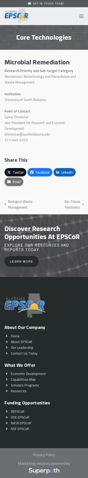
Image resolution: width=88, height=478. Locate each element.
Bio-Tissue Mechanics (66, 204)
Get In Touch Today (48, 3)
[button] (81, 16)
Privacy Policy (44, 455)
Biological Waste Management (19, 204)
